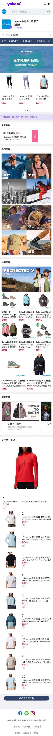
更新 (44, 720)
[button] (3, 4)
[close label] (8, 11)
